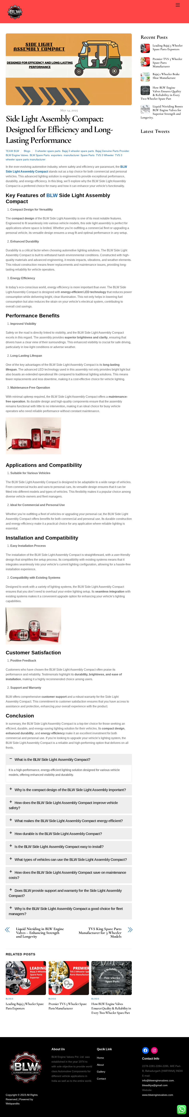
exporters (56, 155)
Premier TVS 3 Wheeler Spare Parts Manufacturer (68, 1006)
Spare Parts (87, 155)
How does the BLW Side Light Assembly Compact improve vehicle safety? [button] (63, 805)
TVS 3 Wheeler (105, 155)
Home (100, 1057)
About (100, 1064)
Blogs (27, 150)
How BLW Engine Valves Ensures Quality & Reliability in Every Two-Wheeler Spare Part (111, 1008)
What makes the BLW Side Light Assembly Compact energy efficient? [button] (69, 821)
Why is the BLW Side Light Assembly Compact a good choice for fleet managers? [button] (66, 911)
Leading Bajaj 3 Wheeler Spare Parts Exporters (168, 47)
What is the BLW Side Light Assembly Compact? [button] (52, 760)
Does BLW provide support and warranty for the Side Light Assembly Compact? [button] (65, 893)
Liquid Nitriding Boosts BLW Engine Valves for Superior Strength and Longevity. (162, 112)
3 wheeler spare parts (48, 150)
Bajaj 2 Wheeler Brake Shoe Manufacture (166, 76)
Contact (101, 1078)
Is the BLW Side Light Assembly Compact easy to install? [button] (59, 847)
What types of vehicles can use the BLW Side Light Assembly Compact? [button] (71, 860)
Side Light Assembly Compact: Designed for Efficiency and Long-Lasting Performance (59, 129)
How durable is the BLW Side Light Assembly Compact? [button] (58, 834)
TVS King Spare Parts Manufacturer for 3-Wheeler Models (100, 933)
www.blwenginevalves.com (157, 1094)
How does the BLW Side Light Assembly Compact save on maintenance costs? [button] (67, 875)
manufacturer (71, 155)
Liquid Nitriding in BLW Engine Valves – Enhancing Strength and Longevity (40, 933)
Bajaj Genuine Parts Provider (112, 150)
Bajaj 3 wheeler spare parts (78, 150)
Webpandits (13, 1103)
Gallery (101, 1071)
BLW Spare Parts (40, 155)
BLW (52, 195)
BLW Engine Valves (17, 155)
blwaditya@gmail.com (155, 1085)
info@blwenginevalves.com (158, 1080)
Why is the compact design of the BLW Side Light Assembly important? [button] (70, 790)
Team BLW (12, 151)
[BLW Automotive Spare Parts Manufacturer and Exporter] (15, 19)
